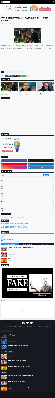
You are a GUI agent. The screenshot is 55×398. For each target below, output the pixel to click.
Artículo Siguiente (49, 131)
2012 (27, 205)
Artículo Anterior (5, 131)
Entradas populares (27, 244)
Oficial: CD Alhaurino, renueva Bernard (17, 339)
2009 (27, 210)
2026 (27, 179)
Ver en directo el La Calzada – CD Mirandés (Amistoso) (14, 227)
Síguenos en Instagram (7, 240)
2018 (27, 193)
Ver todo (52, 79)
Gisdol (5, 15)
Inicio (2, 15)
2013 (27, 203)
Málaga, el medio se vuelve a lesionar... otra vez (19, 334)
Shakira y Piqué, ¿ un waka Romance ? (17, 253)
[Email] (24, 76)
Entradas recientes (10, 244)
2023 (27, 184)
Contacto (4, 235)
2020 (27, 190)
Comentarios (45, 244)
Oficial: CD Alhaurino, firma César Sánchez (18, 345)
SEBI (36, 394)
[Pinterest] (18, 76)
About (23, 396)
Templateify (25, 394)
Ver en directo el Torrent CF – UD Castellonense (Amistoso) (15, 223)
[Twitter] (15, 76)
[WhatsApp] (21, 76)
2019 (27, 192)
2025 (27, 180)
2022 (27, 186)
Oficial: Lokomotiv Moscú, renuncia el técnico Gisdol (9, 92)
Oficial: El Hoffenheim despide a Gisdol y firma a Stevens (44, 92)
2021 (27, 188)
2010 (27, 208)
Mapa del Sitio (6, 238)
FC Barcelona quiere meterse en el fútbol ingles (19, 258)
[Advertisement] (27, 60)
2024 (27, 182)
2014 (27, 201)
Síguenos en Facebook (7, 239)
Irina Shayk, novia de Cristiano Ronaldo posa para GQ (20, 247)
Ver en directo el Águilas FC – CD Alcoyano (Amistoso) (14, 226)
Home (19, 396)
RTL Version (34, 396)
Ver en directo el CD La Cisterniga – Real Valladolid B (13, 229)
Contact (28, 396)
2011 (27, 206)
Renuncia (23, 72)
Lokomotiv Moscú (12, 72)
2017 (27, 195)
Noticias (18, 72)
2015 (27, 199)
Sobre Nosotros (5, 236)
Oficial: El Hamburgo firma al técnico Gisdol (26, 92)
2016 (27, 197)
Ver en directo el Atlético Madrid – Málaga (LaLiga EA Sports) (15, 225)
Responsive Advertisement (27, 310)
